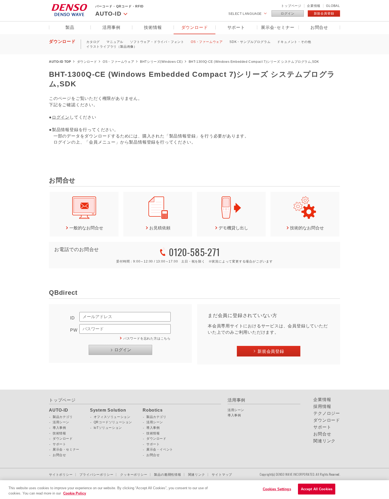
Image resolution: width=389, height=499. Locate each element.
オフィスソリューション (112, 417)
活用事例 (111, 27)
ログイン (287, 13)
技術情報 (153, 27)
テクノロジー (326, 413)
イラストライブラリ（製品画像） (111, 46)
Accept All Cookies (316, 489)
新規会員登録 (324, 13)
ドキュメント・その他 (294, 42)
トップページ (291, 6)
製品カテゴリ (63, 417)
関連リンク (324, 441)
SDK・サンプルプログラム (249, 42)
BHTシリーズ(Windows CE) (161, 62)
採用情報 (322, 406)
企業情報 (313, 6)
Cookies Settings (277, 489)
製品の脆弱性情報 (167, 474)
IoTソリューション (108, 428)
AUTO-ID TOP (60, 62)
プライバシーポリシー (96, 474)
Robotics (152, 410)
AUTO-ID (58, 410)
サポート (236, 27)
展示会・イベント (159, 449)
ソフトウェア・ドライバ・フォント (157, 42)
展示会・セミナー (66, 449)
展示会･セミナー (277, 27)
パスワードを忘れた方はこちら (147, 338)
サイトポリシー (61, 474)
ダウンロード (194, 27)
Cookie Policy (74, 493)
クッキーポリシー (133, 474)
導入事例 (59, 428)
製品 (69, 27)
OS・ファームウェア (207, 42)
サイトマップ (222, 474)
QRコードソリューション (113, 422)
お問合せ (319, 27)
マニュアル (114, 42)
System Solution (108, 410)
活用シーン (61, 422)
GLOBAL (333, 6)
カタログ (93, 42)
